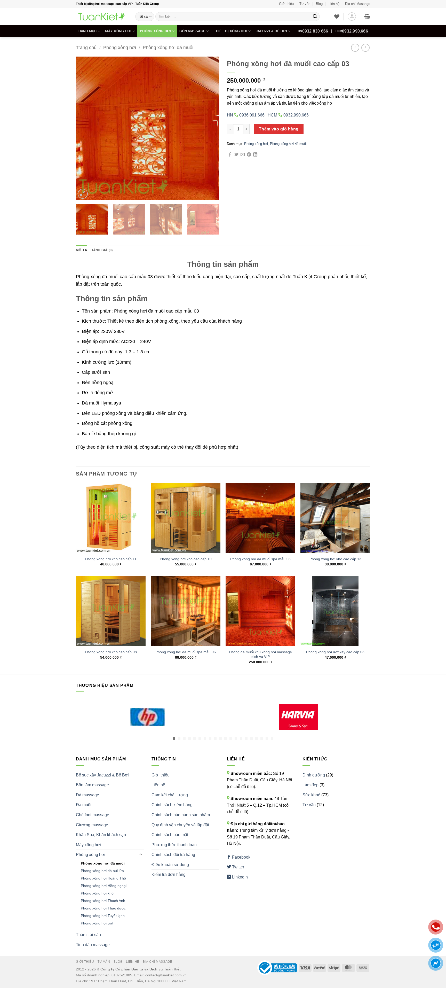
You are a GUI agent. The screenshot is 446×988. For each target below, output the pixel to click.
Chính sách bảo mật (170, 835)
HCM (352, 31)
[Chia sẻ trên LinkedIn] (255, 154)
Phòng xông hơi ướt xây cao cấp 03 (335, 652)
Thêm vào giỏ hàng (279, 129)
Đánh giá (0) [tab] (102, 250)
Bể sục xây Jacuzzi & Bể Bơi (102, 775)
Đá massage (87, 795)
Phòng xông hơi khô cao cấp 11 (111, 559)
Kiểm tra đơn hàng (169, 874)
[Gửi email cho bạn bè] (243, 154)
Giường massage (92, 825)
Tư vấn (304, 4)
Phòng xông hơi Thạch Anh (103, 901)
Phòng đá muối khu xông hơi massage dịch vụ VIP (260, 654)
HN (313, 31)
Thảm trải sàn (88, 934)
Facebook (240, 857)
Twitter (237, 867)
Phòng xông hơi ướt (97, 923)
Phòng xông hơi (155, 31)
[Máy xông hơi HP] (147, 717)
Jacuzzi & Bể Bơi (271, 31)
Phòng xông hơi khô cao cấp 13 (335, 559)
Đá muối (83, 805)
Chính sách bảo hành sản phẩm (181, 815)
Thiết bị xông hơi (230, 31)
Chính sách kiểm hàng (172, 805)
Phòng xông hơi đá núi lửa (102, 871)
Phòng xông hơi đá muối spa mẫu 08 (260, 559)
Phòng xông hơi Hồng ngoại (103, 886)
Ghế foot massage (92, 815)
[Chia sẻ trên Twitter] (236, 154)
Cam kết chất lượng (170, 795)
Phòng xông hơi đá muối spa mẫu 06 (185, 652)
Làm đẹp (310, 785)
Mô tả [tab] (81, 250)
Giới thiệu (286, 4)
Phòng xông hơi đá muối (168, 47)
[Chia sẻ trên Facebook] (230, 154)
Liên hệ (334, 4)
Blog (319, 4)
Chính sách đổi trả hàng (173, 854)
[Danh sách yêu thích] (336, 16)
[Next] (209, 128)
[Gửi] (314, 16)
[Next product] (355, 48)
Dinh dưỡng (313, 775)
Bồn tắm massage (92, 785)
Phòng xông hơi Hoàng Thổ (103, 878)
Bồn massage (192, 31)
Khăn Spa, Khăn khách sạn (101, 835)
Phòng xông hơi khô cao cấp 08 (111, 652)
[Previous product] (365, 48)
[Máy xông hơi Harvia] (298, 717)
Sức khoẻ (311, 795)
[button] (352, 16)
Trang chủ (86, 47)
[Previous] (85, 128)
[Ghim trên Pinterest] (249, 154)
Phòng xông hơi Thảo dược (103, 908)
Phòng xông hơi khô (97, 893)
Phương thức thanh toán (174, 845)
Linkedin (239, 877)
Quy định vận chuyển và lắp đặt (180, 825)
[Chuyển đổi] (141, 855)
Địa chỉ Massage (357, 4)
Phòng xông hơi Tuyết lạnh (103, 916)
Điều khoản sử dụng (170, 864)
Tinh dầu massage (93, 945)
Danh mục (87, 31)
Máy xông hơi (118, 31)
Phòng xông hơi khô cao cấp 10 (186, 559)
